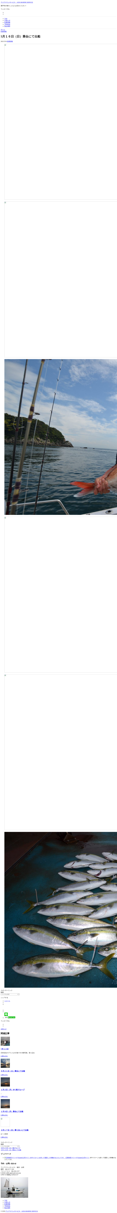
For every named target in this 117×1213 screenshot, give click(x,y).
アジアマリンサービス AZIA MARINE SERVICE (17, 2)
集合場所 (7, 26)
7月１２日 (5, 1049)
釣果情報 (7, 22)
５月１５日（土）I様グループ (10, 1148)
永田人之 (4, 1029)
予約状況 (7, 24)
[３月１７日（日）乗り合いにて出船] (5, 1126)
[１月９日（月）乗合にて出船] (5, 1108)
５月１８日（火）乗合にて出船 (11, 1150)
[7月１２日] (5, 1045)
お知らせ (7, 20)
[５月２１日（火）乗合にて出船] (5, 1067)
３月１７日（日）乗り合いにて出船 (15, 1130)
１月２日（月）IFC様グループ (13, 1090)
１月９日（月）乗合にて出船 (12, 1111)
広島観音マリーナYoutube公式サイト (77, 1157)
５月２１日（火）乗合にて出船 (13, 1071)
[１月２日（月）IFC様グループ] (5, 1086)
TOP (5, 18)
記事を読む (4, 1056)
